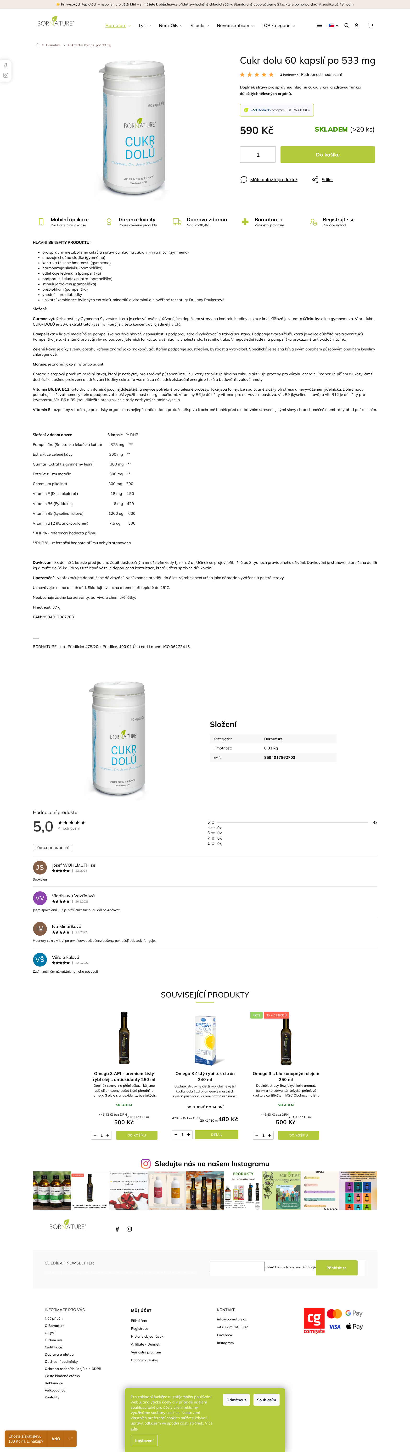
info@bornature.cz (232, 1319)
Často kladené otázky (62, 1376)
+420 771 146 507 (105, 1229)
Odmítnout (236, 1399)
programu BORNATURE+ (291, 110)
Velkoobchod (55, 1390)
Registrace (139, 1328)
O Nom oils (53, 1340)
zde (134, 1428)
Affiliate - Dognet (145, 1344)
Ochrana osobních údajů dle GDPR (73, 1369)
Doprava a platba (59, 1354)
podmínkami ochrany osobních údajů (290, 1267)
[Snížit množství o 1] (247, 155)
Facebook (117, 1229)
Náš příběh (54, 1318)
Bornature (273, 739)
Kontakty (52, 1397)
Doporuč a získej (144, 1360)
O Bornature (54, 1326)
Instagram (129, 1229)
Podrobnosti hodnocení (321, 74)
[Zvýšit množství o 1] (268, 155)
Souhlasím (266, 1399)
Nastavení (144, 1440)
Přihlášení (139, 1321)
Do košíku (328, 154)
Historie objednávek (147, 1336)
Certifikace (53, 1347)
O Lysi (50, 1333)
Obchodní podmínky (61, 1361)
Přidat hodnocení (52, 848)
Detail (216, 1134)
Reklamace (54, 1383)
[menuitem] (118, 25)
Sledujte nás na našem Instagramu (212, 1163)
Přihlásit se (336, 1267)
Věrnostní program (146, 1352)
